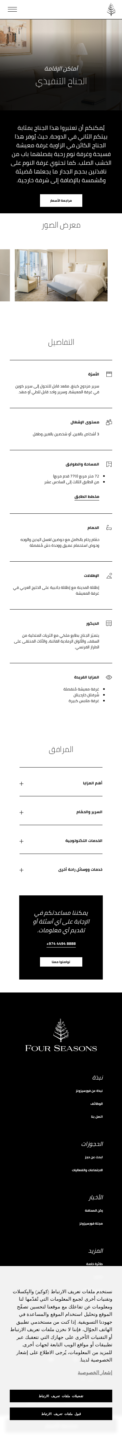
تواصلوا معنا (61, 962)
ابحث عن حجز (94, 1157)
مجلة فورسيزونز (91, 1223)
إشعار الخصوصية (95, 1373)
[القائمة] (12, 9)
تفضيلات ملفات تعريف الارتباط (61, 1396)
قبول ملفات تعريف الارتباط (61, 1414)
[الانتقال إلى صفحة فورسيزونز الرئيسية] (111, 9)
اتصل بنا (97, 1117)
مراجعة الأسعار (61, 200)
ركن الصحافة (94, 1210)
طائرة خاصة (94, 1264)
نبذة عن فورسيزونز (89, 1091)
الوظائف (96, 1104)
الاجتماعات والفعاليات (87, 1170)
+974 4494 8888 (61, 944)
